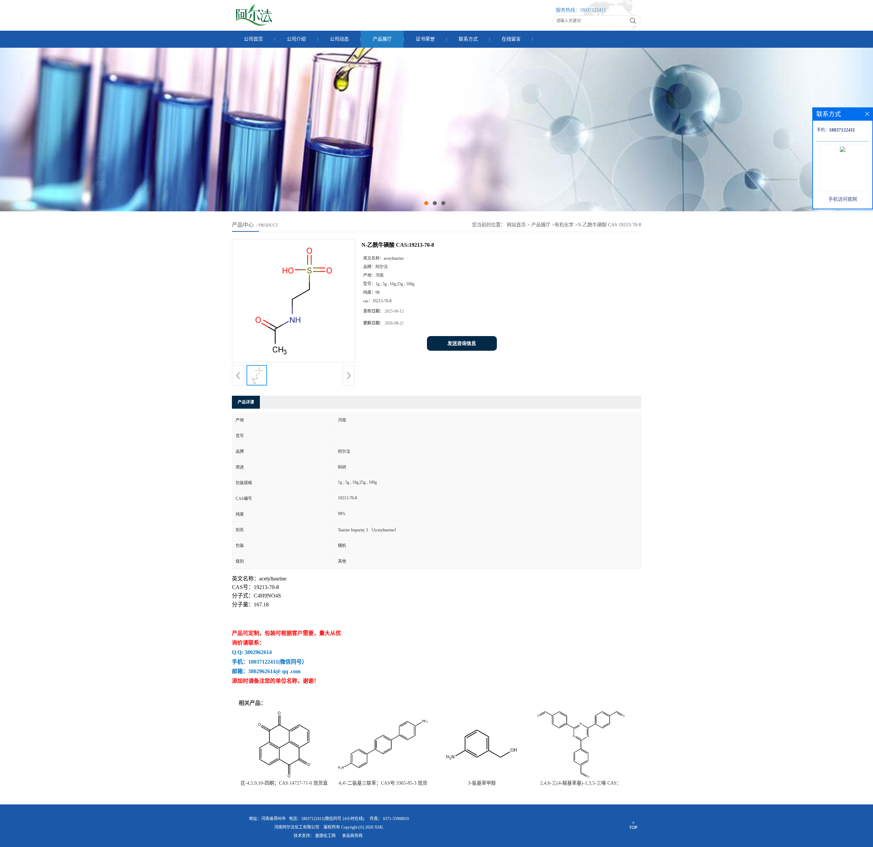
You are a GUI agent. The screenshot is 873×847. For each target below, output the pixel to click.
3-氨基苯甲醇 (482, 783)
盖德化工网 (325, 835)
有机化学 (564, 224)
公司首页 (253, 39)
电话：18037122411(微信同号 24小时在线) (326, 818)
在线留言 (511, 39)
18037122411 (593, 10)
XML (379, 827)
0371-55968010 (396, 818)
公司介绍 (296, 39)
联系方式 (468, 39)
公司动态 (339, 39)
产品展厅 (382, 39)
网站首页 (516, 224)
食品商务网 (352, 835)
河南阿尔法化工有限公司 (296, 827)
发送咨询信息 (461, 343)
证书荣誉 (425, 39)
